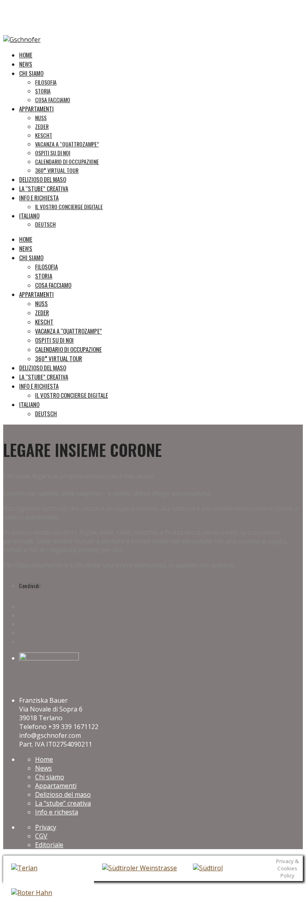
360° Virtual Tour (58, 358)
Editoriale (49, 844)
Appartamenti (36, 294)
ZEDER (42, 312)
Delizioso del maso (42, 367)
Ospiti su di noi (54, 340)
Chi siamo (31, 257)
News (25, 248)
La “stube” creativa (43, 376)
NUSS (41, 303)
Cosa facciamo (53, 285)
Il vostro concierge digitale (71, 395)
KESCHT (44, 321)
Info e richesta (56, 812)
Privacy (45, 827)
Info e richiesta (39, 385)
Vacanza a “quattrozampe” (68, 330)
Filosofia (46, 266)
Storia (43, 275)
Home (25, 239)
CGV (41, 836)
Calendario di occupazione (68, 349)
